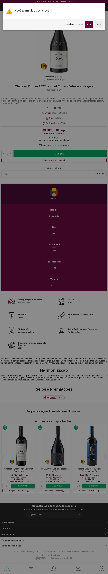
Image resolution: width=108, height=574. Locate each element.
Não (99, 24)
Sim (89, 24)
